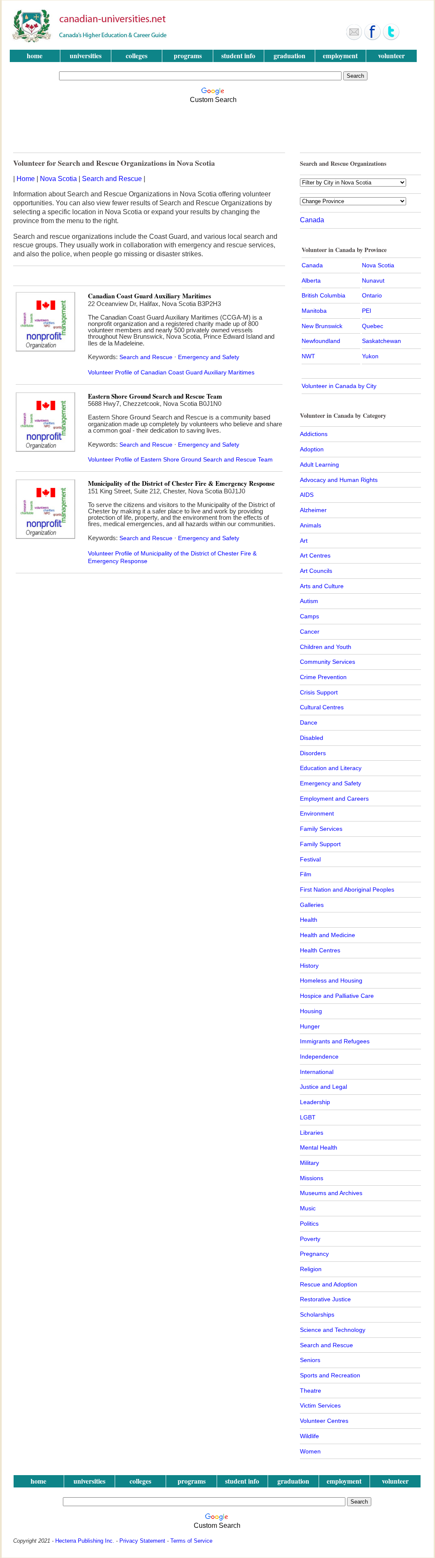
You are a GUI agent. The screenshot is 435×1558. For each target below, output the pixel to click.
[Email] (353, 38)
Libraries (311, 1132)
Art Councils (316, 570)
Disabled (311, 737)
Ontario (372, 295)
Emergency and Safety (208, 357)
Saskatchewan (381, 340)
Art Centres (315, 555)
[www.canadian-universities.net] (90, 40)
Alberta (311, 280)
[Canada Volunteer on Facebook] (372, 38)
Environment (317, 813)
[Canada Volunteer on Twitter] (391, 38)
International (316, 1071)
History (309, 965)
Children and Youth (325, 646)
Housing (311, 1011)
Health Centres (320, 950)
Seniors (310, 1360)
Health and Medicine (327, 935)
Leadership (315, 1102)
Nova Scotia (58, 178)
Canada (312, 220)
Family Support (320, 844)
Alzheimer (313, 510)
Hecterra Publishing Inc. (84, 1541)
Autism (309, 601)
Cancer (309, 631)
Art (304, 540)
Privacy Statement (142, 1541)
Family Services (321, 828)
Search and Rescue (112, 178)
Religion (311, 1269)
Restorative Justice (325, 1299)
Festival (310, 859)
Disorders (313, 753)
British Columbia (323, 295)
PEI (366, 310)
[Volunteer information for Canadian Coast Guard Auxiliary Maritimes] (45, 349)
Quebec (372, 326)
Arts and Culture (322, 586)
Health (308, 919)
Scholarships (317, 1314)
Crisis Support (319, 692)
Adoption (312, 449)
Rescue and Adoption (328, 1284)
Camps (309, 616)
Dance (308, 722)
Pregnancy (314, 1253)
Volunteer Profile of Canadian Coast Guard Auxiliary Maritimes (171, 372)
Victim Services (320, 1405)
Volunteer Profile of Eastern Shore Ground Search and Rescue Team (180, 459)
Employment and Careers (334, 798)
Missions (311, 1178)
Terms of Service (191, 1541)
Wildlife (309, 1436)
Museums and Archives (331, 1193)
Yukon (370, 356)
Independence (319, 1056)
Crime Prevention (323, 677)
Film (305, 874)
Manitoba (314, 310)
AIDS (307, 494)
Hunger (310, 1026)
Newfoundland (321, 340)
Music (308, 1208)
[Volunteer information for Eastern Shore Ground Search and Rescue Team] (45, 449)
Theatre (310, 1390)
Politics (309, 1223)
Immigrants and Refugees (335, 1041)
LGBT (308, 1117)
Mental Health (318, 1147)
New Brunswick (322, 326)
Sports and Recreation (330, 1375)
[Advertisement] (215, 126)
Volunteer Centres (324, 1420)
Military (309, 1162)
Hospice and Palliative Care (337, 995)
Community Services (327, 661)
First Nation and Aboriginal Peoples (347, 889)
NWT (308, 356)
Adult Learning (319, 464)
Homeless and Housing (331, 980)
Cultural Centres (322, 707)
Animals (310, 525)
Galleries (312, 904)
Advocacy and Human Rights (339, 479)
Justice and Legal (323, 1086)
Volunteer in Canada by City (339, 385)
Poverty (310, 1238)
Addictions (314, 434)
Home (26, 178)
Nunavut (373, 280)
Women (310, 1451)
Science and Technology (332, 1329)
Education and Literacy (331, 768)
